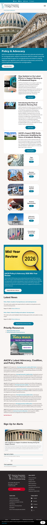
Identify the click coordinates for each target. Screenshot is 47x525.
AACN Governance (32, 483)
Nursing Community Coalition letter (24, 374)
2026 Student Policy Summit (13, 330)
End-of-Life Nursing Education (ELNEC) (17, 509)
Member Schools (32, 481)
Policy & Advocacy (16, 308)
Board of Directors (32, 485)
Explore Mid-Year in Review (13, 290)
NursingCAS (11, 507)
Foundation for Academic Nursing (16, 501)
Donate (26, 1)
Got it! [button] (43, 523)
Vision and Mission (32, 477)
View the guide (30, 150)
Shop (21, 2)
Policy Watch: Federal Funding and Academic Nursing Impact (19, 312)
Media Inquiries (39, 519)
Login (15, 1)
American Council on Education (20, 411)
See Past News (7, 415)
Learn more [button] (4, 523)
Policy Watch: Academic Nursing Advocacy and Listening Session (20, 301)
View (31, 161)
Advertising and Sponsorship (28, 519)
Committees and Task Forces (34, 487)
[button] (32, 1)
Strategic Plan (31, 479)
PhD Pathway (12, 503)
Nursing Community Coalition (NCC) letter (27, 367)
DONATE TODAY (16, 489)
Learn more (30, 97)
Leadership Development (14, 500)
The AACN (13, 498)
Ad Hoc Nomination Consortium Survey (16, 332)
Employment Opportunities (34, 491)
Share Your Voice (8, 66)
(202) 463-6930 (12, 485)
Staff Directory (32, 489)
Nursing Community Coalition (22, 384)
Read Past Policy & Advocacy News (23, 323)
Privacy (6, 519)
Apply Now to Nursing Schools (15, 505)
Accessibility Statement (15, 519)
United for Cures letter (21, 389)
